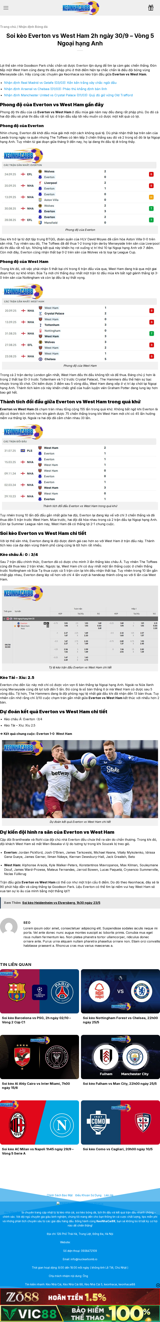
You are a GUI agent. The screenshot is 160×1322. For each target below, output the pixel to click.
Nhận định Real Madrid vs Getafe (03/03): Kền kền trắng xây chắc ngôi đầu (60, 83)
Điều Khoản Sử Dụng (88, 1195)
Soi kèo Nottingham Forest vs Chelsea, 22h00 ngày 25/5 (120, 1020)
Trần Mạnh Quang (100, 1276)
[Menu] (6, 7)
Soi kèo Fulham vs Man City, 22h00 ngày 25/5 (120, 1084)
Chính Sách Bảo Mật (60, 1195)
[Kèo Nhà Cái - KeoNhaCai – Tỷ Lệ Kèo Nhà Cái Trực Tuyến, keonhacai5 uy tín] (80, 8)
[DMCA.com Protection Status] (80, 1203)
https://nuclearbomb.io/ (85, 1242)
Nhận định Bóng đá (33, 27)
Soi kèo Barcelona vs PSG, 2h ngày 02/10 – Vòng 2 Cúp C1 (36, 1020)
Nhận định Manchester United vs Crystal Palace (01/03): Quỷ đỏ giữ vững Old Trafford (68, 95)
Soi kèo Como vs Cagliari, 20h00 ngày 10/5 (118, 1149)
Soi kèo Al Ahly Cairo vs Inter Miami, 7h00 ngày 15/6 (36, 1086)
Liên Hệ (108, 1195)
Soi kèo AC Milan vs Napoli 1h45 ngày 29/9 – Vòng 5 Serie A (38, 1151)
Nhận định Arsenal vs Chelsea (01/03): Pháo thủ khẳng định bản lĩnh (55, 89)
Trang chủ (8, 27)
